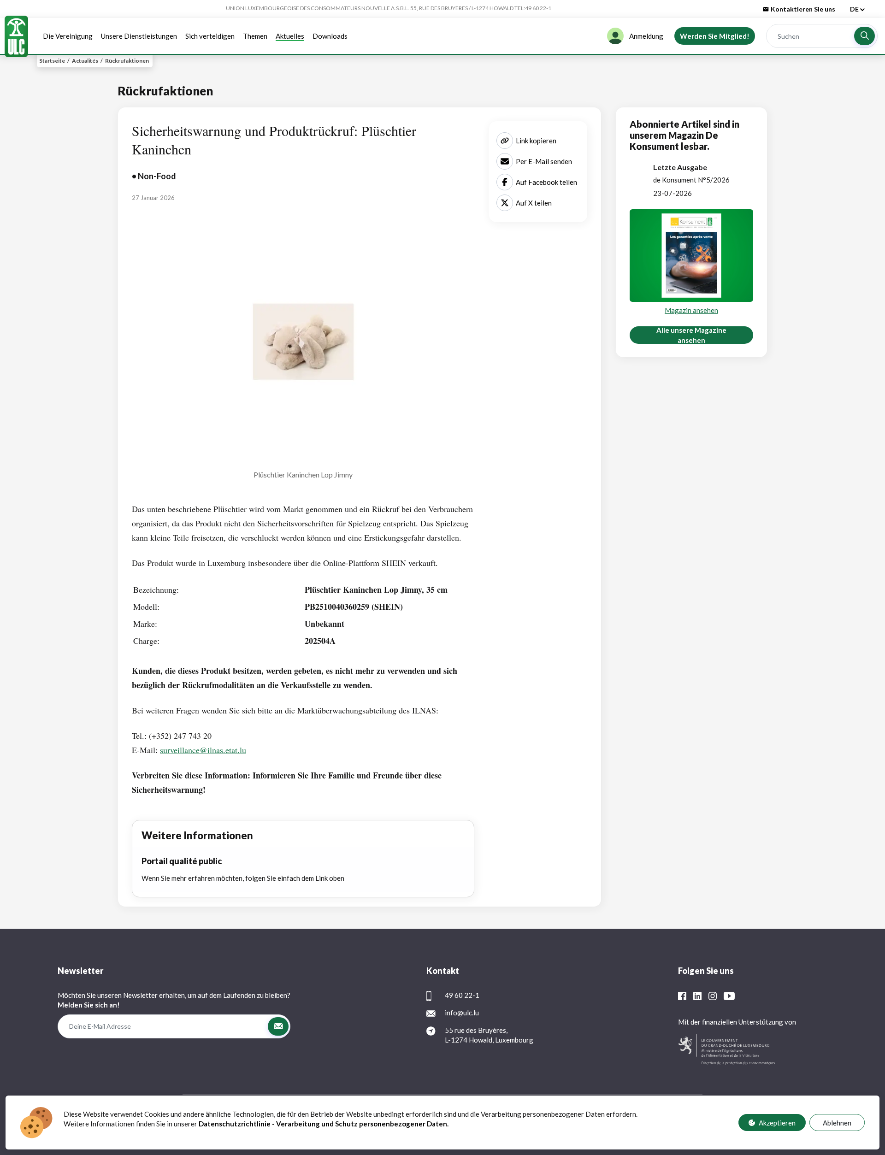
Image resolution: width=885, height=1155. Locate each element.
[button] (864, 36)
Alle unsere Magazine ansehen (691, 335)
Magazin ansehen (691, 310)
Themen (255, 36)
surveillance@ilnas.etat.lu (203, 749)
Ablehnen (837, 1122)
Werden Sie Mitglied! (714, 36)
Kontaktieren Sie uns (803, 9)
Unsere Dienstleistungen (139, 36)
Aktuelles (290, 36)
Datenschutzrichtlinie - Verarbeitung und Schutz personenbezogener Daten (323, 1124)
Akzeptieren (777, 1122)
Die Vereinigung (68, 36)
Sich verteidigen (210, 36)
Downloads (330, 36)
